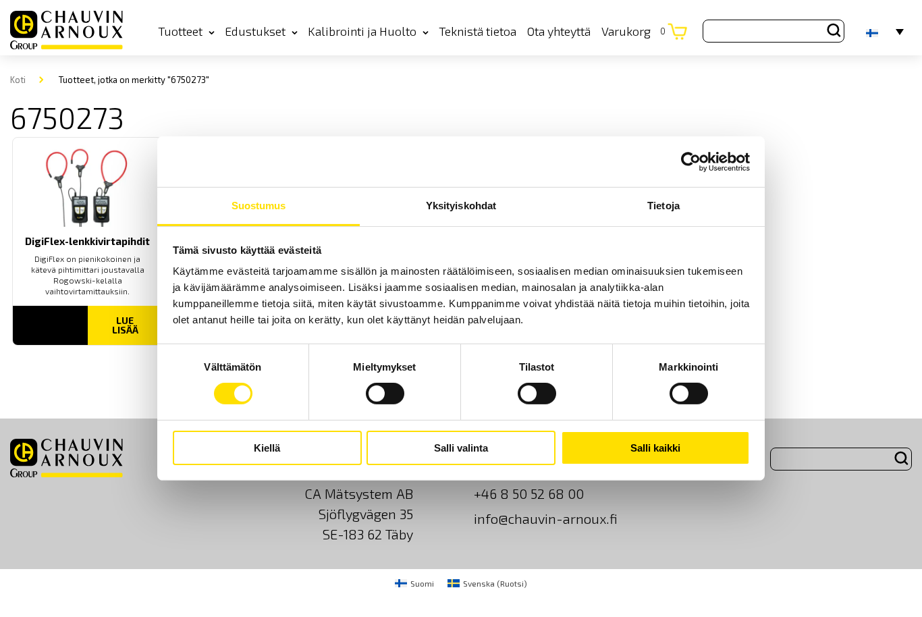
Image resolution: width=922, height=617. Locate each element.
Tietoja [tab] (663, 205)
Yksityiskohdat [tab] (461, 205)
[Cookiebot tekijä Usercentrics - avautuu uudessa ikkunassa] (691, 161)
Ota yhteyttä (559, 31)
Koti (18, 79)
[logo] (66, 31)
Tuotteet (180, 31)
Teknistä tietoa (477, 31)
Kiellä (267, 448)
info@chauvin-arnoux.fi (546, 518)
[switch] (385, 393)
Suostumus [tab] (259, 205)
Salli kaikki (655, 448)
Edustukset (255, 31)
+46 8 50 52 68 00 (529, 493)
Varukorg (633, 31)
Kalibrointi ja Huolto (362, 31)
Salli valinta (461, 448)
